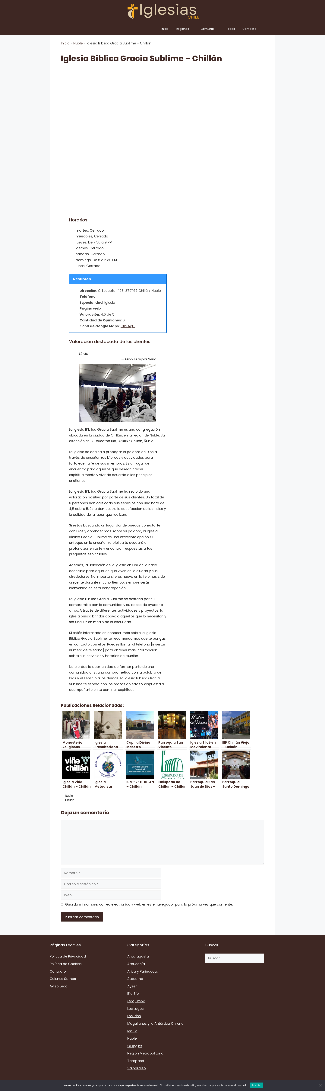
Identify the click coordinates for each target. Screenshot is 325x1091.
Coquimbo (136, 1001)
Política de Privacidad (68, 956)
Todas (230, 29)
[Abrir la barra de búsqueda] (269, 29)
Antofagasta (138, 956)
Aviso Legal (59, 986)
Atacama (135, 978)
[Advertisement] (162, 96)
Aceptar (256, 1085)
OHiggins (134, 1046)
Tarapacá (135, 1060)
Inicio (165, 29)
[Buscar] (269, 958)
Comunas (207, 29)
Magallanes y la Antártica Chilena (155, 1023)
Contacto (249, 29)
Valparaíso (136, 1068)
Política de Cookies (66, 963)
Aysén (132, 986)
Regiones (182, 29)
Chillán (69, 800)
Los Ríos (134, 1016)
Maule (132, 1030)
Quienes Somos (63, 978)
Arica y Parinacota (142, 971)
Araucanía (136, 963)
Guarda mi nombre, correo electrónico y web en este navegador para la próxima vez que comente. (149, 904)
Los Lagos (135, 1008)
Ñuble (78, 43)
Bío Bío (133, 993)
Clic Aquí (128, 326)
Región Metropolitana (145, 1053)
